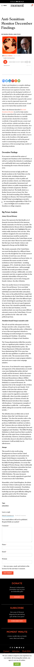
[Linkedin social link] (21, 2)
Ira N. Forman (8, 55)
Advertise (16, 651)
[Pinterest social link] (19, 2)
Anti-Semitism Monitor (7, 34)
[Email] (19, 80)
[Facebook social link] (11, 2)
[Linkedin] (9, 80)
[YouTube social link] (17, 2)
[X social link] (13, 2)
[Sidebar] (2, 202)
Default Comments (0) (8, 515)
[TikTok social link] (23, 2)
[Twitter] (6, 80)
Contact (6, 651)
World (18, 34)
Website (4, 559)
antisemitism (5, 505)
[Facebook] (3, 80)
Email (4, 551)
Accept (17, 664)
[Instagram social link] (15, 2)
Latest (15, 34)
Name (4, 544)
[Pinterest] (12, 80)
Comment (5, 525)
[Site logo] (17, 5)
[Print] (15, 80)
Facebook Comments (20, 515)
